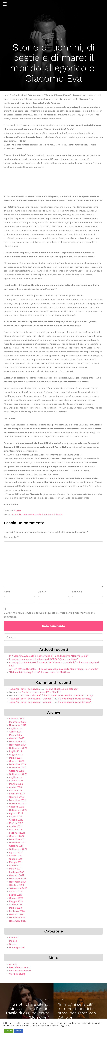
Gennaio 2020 (16, 914)
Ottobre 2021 (16, 845)
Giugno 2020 (16, 898)
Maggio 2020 (16, 901)
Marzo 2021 (15, 868)
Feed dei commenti (20, 970)
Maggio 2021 (15, 862)
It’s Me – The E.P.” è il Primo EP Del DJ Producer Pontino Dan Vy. (57, 695)
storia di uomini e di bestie (48, 514)
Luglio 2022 (15, 816)
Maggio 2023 (16, 783)
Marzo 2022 (15, 829)
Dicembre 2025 (17, 721)
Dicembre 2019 (17, 917)
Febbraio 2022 (17, 832)
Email (42, 591)
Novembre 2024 (17, 744)
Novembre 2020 (17, 881)
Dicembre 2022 (17, 800)
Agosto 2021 (16, 852)
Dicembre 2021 (17, 839)
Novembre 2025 (17, 725)
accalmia (16, 514)
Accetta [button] (8, 1031)
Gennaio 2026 (16, 718)
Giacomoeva (28, 514)
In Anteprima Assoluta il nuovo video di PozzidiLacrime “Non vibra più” (48, 655)
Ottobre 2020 (16, 885)
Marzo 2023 (15, 790)
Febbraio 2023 (17, 793)
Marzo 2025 (15, 735)
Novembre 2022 (17, 803)
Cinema (13, 937)
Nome (8, 591)
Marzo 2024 (15, 757)
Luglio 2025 (15, 728)
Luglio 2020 (15, 894)
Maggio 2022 (16, 823)
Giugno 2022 (16, 819)
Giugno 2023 (16, 780)
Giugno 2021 (16, 858)
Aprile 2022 (15, 826)
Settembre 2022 (18, 810)
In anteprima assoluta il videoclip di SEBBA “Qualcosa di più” (43, 659)
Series (12, 944)
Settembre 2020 (18, 888)
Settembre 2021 (18, 849)
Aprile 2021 (15, 865)
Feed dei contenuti (19, 967)
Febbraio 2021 (16, 872)
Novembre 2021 (17, 842)
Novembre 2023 (17, 767)
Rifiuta (18, 1031)
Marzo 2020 (15, 907)
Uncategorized (17, 947)
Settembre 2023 (18, 774)
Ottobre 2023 (16, 770)
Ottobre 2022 (16, 806)
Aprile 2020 (15, 904)
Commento (11, 537)
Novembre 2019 (17, 920)
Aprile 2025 (15, 731)
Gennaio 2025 (16, 738)
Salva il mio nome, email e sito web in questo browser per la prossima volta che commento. (49, 614)
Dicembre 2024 (17, 741)
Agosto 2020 (16, 891)
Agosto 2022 (16, 813)
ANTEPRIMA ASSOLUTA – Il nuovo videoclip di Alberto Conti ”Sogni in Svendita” (53, 668)
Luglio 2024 (15, 751)
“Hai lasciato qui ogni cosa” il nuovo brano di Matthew (39, 672)
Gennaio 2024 (16, 761)
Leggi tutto (64, 1025)
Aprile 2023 (15, 787)
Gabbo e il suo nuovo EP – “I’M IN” (41, 692)
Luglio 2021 (15, 855)
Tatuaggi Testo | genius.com (25, 688)
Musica (17, 510)
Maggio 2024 (16, 754)
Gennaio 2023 (16, 796)
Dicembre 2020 (17, 878)
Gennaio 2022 (16, 836)
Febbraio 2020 (17, 911)
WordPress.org (17, 973)
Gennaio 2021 (16, 875)
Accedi (13, 964)
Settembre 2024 (18, 748)
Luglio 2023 (15, 777)
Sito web (77, 591)
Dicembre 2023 (17, 764)
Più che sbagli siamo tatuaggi (61, 688)
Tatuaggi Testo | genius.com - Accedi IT (31, 698)
